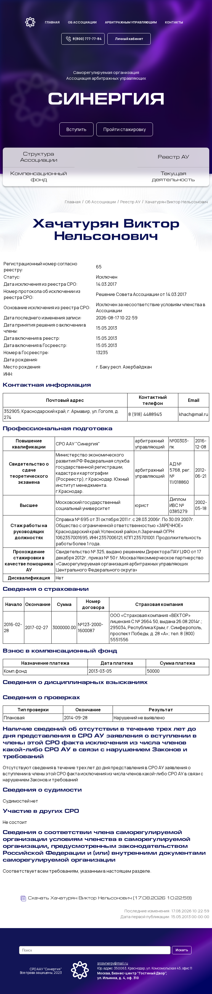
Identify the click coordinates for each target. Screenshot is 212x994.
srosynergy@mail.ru (112, 963)
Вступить (76, 129)
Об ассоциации (82, 22)
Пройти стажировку (125, 129)
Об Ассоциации (100, 202)
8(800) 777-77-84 (87, 38)
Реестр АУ (173, 157)
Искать (182, 950)
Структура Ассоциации (38, 157)
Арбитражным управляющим (131, 22)
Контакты (174, 22)
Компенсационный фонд (38, 177)
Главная (52, 22)
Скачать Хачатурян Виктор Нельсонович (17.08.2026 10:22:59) (110, 898)
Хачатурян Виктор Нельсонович (176, 202)
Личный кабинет (129, 38)
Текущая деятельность (173, 177)
